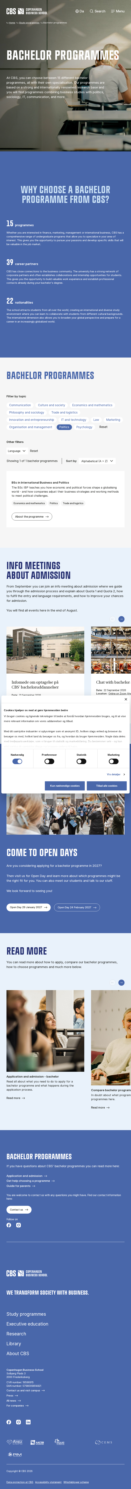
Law (96, 419)
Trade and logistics (64, 412)
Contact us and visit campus (23, 1390)
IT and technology (73, 419)
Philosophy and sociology (26, 412)
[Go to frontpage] (26, 11)
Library (13, 1344)
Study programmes (29, 22)
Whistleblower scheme (76, 1482)
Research (16, 1334)
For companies (15, 1405)
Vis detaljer (113, 774)
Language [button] (14, 451)
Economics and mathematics (92, 405)
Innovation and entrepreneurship (31, 419)
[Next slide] (121, 619)
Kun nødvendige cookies (65, 785)
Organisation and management (30, 427)
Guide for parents (18, 1186)
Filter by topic (16, 396)
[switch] (49, 761)
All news (11, 1400)
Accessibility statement (48, 1482)
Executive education (27, 1324)
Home (12, 22)
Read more (13, 1098)
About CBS (17, 1353)
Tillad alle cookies (106, 785)
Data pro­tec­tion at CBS (19, 1482)
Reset (103, 427)
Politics (64, 427)
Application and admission (24, 1176)
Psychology (84, 427)
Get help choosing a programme (28, 1180)
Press (9, 1395)
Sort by (71, 461)
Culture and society (51, 405)
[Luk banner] (126, 699)
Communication (20, 405)
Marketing (113, 419)
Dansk (79, 11)
